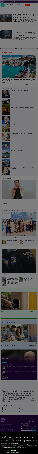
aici (6, 440)
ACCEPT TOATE (13, 450)
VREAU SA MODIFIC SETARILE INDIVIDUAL (13, 452)
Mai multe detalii (23, 436)
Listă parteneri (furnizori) (4, 448)
